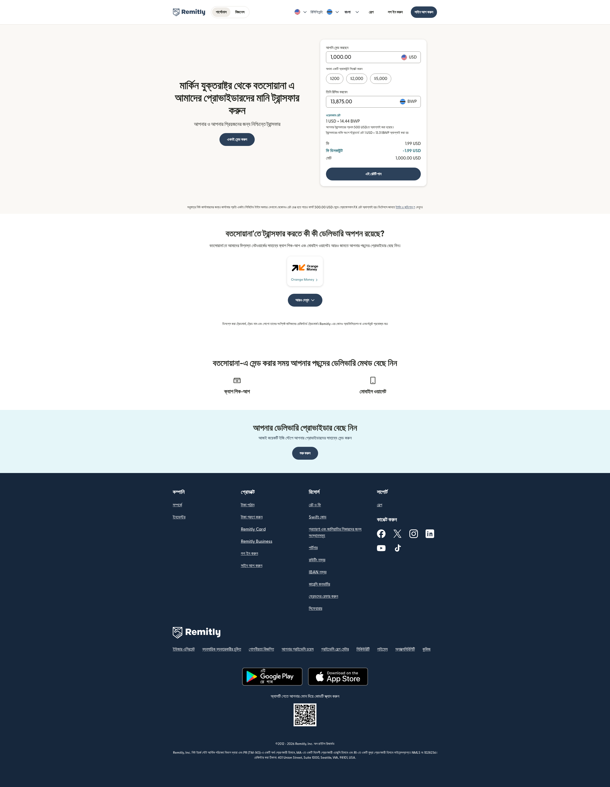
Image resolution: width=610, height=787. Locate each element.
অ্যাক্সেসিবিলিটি (405, 649)
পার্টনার (313, 548)
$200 (334, 79)
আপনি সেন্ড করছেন (337, 48)
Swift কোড (317, 517)
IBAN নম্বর (317, 572)
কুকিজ (426, 649)
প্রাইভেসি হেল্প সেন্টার (335, 649)
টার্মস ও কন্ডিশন (405, 207)
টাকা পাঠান (247, 505)
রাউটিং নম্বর (317, 560)
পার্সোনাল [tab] (221, 12)
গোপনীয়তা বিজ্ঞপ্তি (261, 649)
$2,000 (356, 79)
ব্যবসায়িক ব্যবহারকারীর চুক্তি (221, 649)
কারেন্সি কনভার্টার (319, 584)
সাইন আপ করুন (424, 12)
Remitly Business (256, 541)
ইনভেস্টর (179, 517)
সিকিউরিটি (363, 649)
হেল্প (371, 12)
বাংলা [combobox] (348, 12)
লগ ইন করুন (395, 12)
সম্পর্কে (177, 505)
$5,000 (380, 79)
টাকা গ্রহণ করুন (252, 517)
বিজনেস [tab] (239, 12)
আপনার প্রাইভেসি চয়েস (298, 649)
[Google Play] (272, 677)
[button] (301, 12)
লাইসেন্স (382, 649)
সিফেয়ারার (315, 609)
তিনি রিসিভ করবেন (336, 92)
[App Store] (338, 677)
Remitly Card (253, 529)
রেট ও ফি (315, 505)
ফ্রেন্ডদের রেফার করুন (323, 596)
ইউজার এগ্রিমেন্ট (184, 649)
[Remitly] (189, 12)
